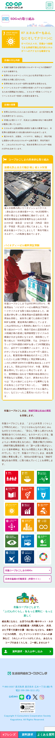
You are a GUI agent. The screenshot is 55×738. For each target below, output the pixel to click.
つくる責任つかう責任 (43, 525)
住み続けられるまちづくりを (27, 525)
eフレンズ (9, 734)
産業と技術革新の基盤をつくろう (43, 509)
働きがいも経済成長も (27, 509)
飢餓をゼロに (27, 477)
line (21, 697)
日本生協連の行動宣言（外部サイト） (23, 579)
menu (49, 5)
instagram (41, 697)
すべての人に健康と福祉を (43, 477)
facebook (28, 697)
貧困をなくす (11, 477)
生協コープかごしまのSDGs (18, 570)
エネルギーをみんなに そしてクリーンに (11, 509)
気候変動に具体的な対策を (11, 541)
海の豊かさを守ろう (27, 541)
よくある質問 (45, 734)
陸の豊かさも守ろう (43, 541)
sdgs (43, 556)
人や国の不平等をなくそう (11, 525)
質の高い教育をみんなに (11, 493)
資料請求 (27, 734)
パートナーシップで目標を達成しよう (27, 556)
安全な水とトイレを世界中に (43, 493)
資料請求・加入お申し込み (27, 651)
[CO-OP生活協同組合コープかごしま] (14, 5)
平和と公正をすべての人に (11, 556)
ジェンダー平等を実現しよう (27, 493)
